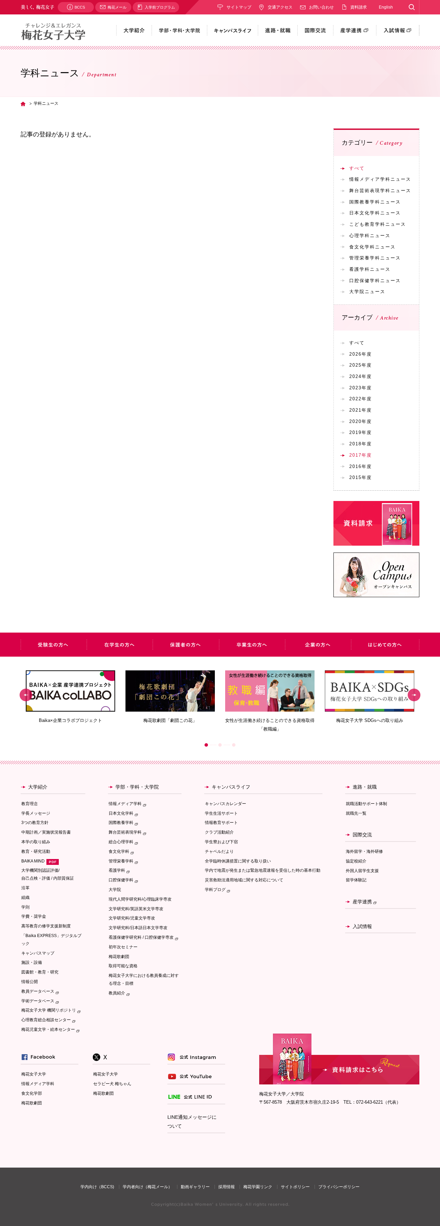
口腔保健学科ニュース (375, 280)
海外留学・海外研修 (364, 851)
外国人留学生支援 (362, 870)
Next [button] (414, 695)
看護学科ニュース (369, 269)
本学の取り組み (35, 841)
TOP (23, 103)
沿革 (25, 887)
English (386, 7)
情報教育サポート (221, 822)
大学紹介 (37, 787)
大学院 (115, 889)
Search (411, 7)
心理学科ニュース (369, 235)
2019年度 (360, 432)
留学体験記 (356, 880)
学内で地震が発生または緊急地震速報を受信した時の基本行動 (262, 870)
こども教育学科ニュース (377, 224)
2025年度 (360, 365)
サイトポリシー (295, 1186)
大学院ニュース (367, 291)
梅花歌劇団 (119, 956)
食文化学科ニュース (372, 246)
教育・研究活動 (35, 851)
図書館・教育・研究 (39, 972)
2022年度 (360, 398)
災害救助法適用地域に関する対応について (244, 880)
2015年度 (360, 477)
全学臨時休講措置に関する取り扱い (238, 861)
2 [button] (220, 745)
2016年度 (360, 466)
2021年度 (360, 410)
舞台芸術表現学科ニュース (380, 190)
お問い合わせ (321, 7)
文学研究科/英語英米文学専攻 (136, 908)
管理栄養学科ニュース (375, 257)
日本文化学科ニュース (375, 212)
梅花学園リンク (257, 1186)
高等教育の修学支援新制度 (46, 926)
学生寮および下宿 (221, 841)
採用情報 (226, 1186)
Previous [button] (26, 695)
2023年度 (360, 387)
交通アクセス (280, 7)
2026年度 (360, 354)
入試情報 (362, 926)
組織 (25, 897)
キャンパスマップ (37, 953)
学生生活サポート (221, 813)
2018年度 (360, 443)
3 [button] (233, 745)
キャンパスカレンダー (225, 803)
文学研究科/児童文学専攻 (132, 918)
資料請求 (358, 7)
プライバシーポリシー (339, 1186)
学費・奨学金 (33, 916)
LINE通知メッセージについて (192, 1121)
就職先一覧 (356, 813)
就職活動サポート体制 (366, 803)
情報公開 (29, 981)
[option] (70, 697)
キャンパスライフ (231, 787)
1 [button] (206, 745)
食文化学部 (31, 1093)
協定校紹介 (356, 861)
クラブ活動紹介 (219, 832)
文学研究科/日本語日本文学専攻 (138, 927)
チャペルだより (219, 851)
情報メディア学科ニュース (380, 179)
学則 (25, 907)
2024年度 (360, 376)
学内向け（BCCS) (97, 1186)
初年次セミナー (123, 947)
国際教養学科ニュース (375, 201)
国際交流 (362, 834)
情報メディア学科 (37, 1083)
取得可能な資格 (123, 965)
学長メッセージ (35, 813)
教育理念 (29, 803)
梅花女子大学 (33, 1074)
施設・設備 (31, 962)
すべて (357, 168)
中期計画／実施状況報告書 (46, 832)
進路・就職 (365, 787)
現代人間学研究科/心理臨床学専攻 (140, 899)
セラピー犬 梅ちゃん (112, 1083)
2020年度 (360, 421)
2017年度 (360, 455)
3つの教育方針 (34, 822)
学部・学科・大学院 (137, 787)
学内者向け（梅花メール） (147, 1186)
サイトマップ (239, 7)
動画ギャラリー (195, 1186)
